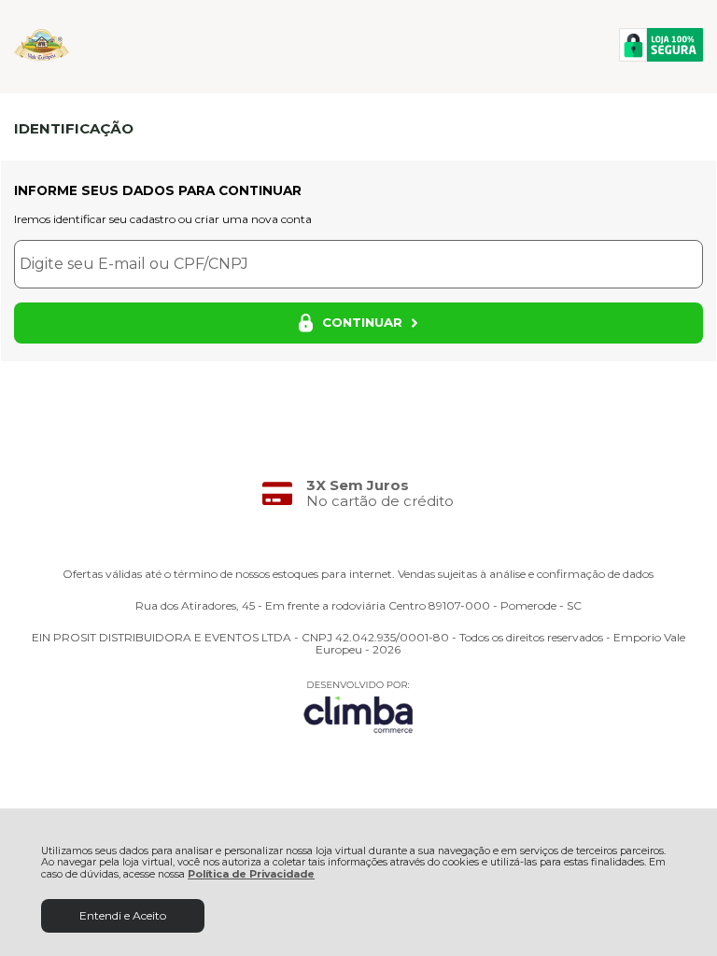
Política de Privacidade (251, 874)
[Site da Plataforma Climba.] (358, 706)
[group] (358, 493)
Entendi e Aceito (122, 915)
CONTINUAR (362, 322)
